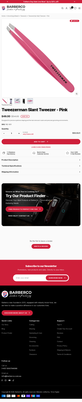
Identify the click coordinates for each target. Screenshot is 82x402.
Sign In (59, 325)
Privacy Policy (62, 346)
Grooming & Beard (13, 16)
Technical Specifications (12, 166)
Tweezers (23, 16)
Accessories (34, 346)
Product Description (10, 160)
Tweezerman (7, 105)
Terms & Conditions (64, 354)
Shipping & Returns (64, 350)
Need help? (76, 133)
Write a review (41, 246)
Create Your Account (64, 329)
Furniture (32, 350)
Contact (60, 341)
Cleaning (32, 341)
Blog (3, 329)
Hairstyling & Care (35, 333)
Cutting (31, 325)
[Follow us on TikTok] (13, 380)
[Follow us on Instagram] (5, 380)
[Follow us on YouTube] (9, 380)
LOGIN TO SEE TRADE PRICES (41, 147)
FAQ (58, 337)
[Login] (66, 8)
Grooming (32, 337)
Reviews (60, 333)
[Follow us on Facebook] (2, 380)
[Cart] (71, 8)
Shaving (32, 329)
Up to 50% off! (53, 1)
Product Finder (7, 333)
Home (3, 16)
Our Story (5, 325)
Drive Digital (55, 392)
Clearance (33, 354)
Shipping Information (10, 172)
